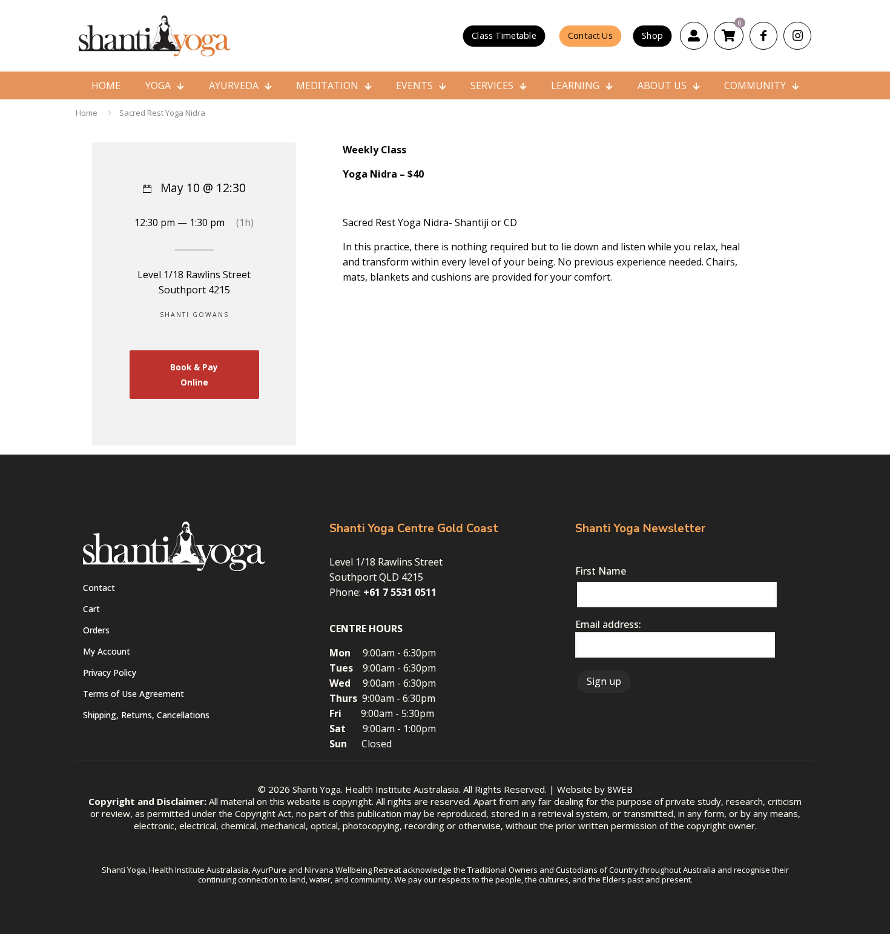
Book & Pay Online (194, 374)
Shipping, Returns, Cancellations (146, 715)
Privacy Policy (109, 672)
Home (86, 112)
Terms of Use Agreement (133, 693)
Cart (91, 609)
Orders (96, 630)
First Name (600, 571)
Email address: (608, 624)
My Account (106, 651)
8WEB (620, 789)
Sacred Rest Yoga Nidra (162, 112)
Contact (99, 587)
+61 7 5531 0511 (400, 592)
